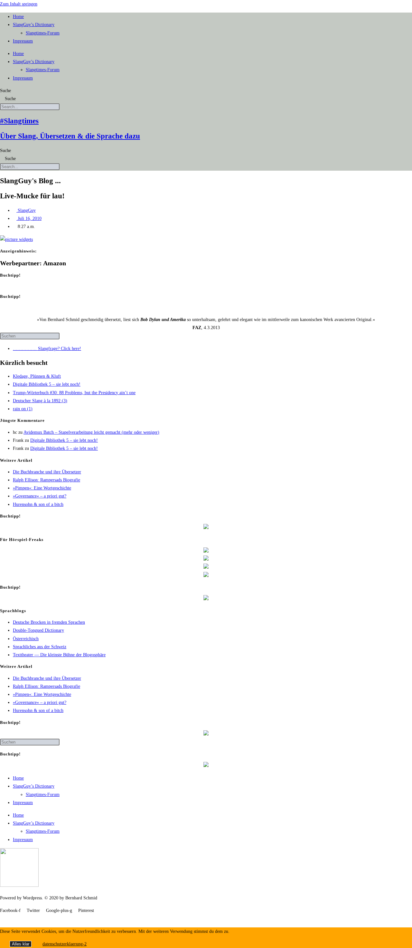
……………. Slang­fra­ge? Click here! (47, 348)
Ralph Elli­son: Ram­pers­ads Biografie (46, 480)
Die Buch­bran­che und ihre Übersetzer (47, 471)
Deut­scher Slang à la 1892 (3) (40, 400)
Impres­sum (23, 41)
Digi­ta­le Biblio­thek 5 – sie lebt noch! (46, 384)
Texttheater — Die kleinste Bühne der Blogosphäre (59, 654)
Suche (5, 90)
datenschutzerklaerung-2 (64, 944)
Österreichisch (26, 638)
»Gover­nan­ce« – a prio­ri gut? (39, 496)
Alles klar (20, 944)
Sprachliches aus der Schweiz (39, 646)
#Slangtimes (19, 121)
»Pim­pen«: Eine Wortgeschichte (42, 488)
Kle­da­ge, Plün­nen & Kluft (37, 376)
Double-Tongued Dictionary (38, 630)
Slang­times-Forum (43, 33)
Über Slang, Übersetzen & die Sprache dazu (70, 136)
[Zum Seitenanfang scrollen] (2, 918)
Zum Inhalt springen (18, 4)
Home (18, 16)
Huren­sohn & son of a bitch (38, 504)
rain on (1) (23, 408)
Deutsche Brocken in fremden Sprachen (49, 622)
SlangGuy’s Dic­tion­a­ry (33, 24)
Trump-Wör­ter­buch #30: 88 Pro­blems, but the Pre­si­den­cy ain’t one (74, 392)
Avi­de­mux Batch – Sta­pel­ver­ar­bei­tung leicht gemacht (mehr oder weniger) (91, 432)
